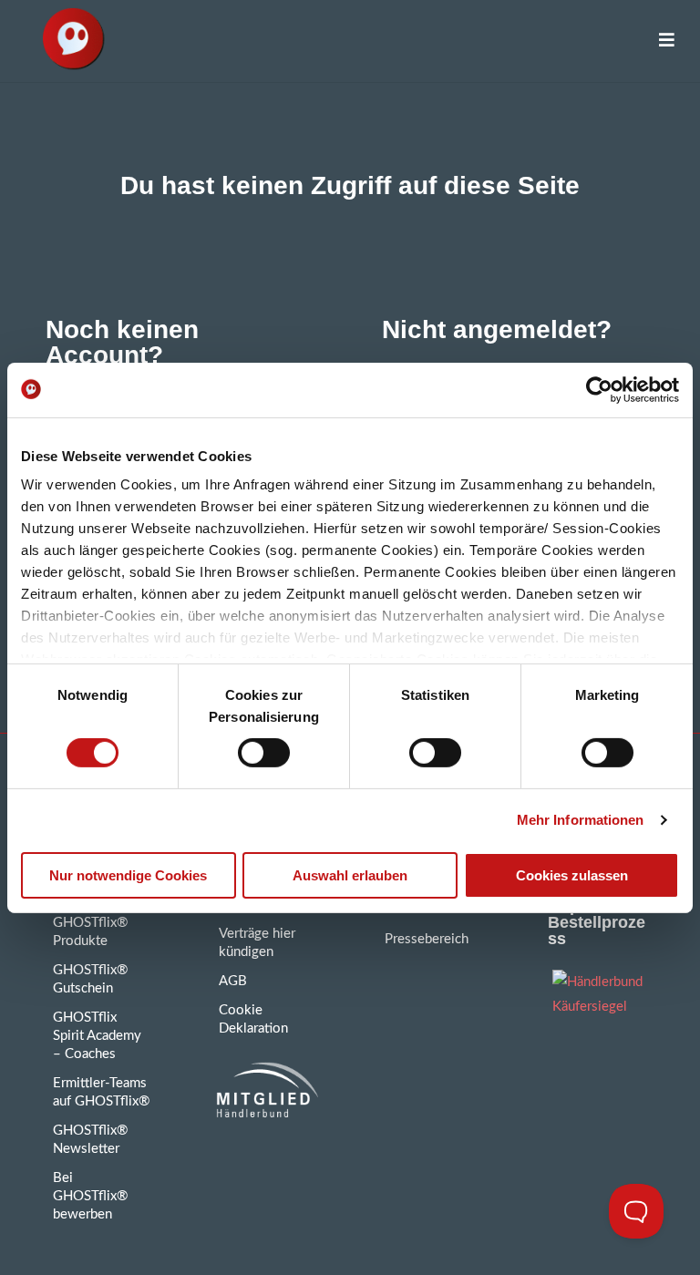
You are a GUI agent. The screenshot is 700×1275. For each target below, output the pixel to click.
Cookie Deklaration (253, 1019)
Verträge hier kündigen (257, 943)
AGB (233, 981)
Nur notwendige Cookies (128, 875)
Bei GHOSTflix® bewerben (90, 1196)
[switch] (264, 752)
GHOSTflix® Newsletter (90, 1140)
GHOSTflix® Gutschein (90, 979)
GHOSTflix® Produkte (90, 932)
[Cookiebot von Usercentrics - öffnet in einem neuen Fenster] (599, 389)
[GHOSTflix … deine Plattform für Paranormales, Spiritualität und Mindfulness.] (73, 41)
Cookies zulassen (572, 875)
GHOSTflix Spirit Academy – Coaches (97, 1036)
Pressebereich (426, 939)
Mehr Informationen (580, 820)
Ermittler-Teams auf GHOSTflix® (101, 1092)
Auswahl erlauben (350, 875)
